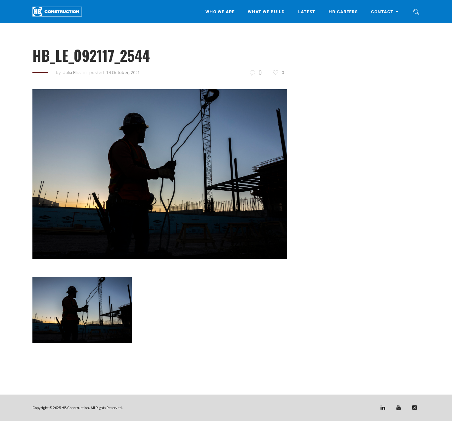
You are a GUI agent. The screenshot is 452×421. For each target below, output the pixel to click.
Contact (382, 11)
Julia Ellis (72, 72)
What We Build (266, 11)
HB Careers (343, 11)
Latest (306, 11)
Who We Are (220, 11)
